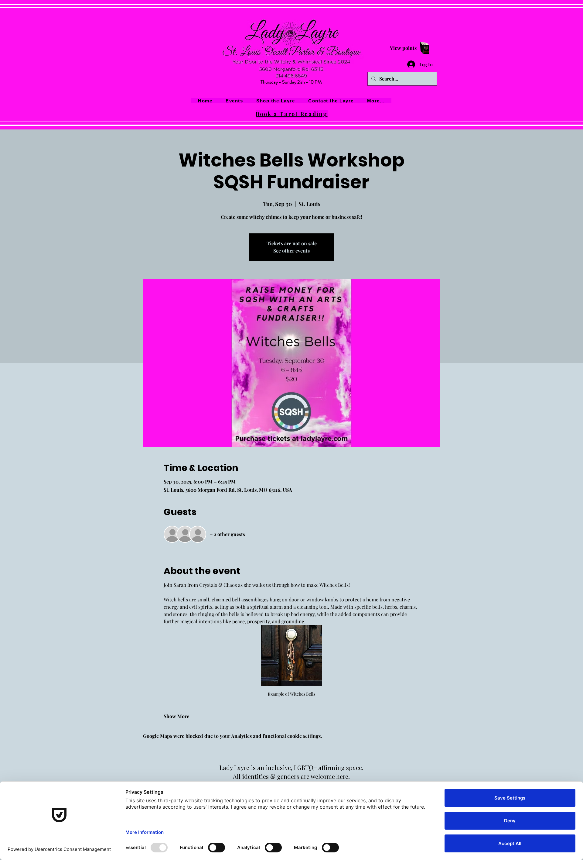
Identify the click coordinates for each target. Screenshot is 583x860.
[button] (376, 100)
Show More (176, 716)
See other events (291, 250)
